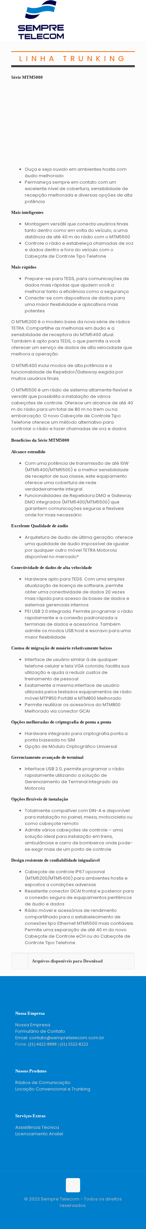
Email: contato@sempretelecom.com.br (59, 1037)
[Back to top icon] (73, 1185)
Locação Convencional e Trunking (52, 1089)
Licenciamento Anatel (39, 1134)
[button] (73, 961)
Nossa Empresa (32, 1025)
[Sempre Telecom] (41, 38)
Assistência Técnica (37, 1127)
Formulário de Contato (40, 1031)
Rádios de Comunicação (43, 1082)
